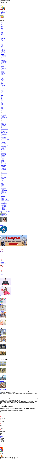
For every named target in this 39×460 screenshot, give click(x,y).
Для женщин (2, 116)
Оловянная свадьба (3, 54)
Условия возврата (12, 435)
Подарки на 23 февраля (3, 62)
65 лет (2, 44)
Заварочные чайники (3, 154)
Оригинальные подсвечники (4, 170)
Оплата (10, 435)
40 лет (2, 41)
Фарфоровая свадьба (3, 55)
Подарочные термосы (3, 146)
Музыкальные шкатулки (4, 198)
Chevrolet (2, 98)
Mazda (2, 103)
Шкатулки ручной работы (4, 201)
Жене (2, 31)
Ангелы (2, 180)
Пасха (2, 63)
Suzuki (2, 108)
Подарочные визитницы (4, 117)
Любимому (2, 25)
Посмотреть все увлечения (3, 389)
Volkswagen (2, 109)
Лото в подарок (3, 121)
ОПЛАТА (2, 13)
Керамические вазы (3, 148)
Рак (1, 92)
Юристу (2, 81)
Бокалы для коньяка (3, 153)
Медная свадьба (3, 52)
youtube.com (6, 444)
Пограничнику (3, 72)
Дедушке (2, 23)
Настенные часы (3, 196)
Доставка (8, 435)
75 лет (2, 45)
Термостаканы (2, 159)
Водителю (2, 66)
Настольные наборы (3, 115)
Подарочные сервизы (3, 157)
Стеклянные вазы (3, 149)
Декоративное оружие (3, 168)
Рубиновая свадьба (3, 57)
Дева (1, 93)
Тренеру (2, 78)
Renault (2, 106)
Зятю (1, 24)
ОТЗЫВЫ (2, 14)
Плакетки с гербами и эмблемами (4, 129)
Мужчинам (1, 286)
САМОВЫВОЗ (3, 12)
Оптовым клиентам (19, 435)
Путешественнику (3, 84)
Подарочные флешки (3, 205)
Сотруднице (2, 35)
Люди (2, 183)
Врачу (2, 67)
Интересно (1, 436)
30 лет (2, 40)
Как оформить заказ (2, 435)
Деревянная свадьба (3, 51)
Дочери (2, 30)
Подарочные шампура (3, 144)
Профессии (2, 185)
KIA (1, 102)
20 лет (2, 39)
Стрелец (2, 95)
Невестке (2, 33)
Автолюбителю (3, 85)
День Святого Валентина (4, 61)
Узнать (1, 5)
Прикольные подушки (3, 192)
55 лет (2, 43)
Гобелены (2, 127)
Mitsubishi (2, 104)
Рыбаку (2, 83)
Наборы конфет (3, 178)
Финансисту (2, 79)
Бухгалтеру (2, 65)
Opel (1, 105)
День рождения (3, 38)
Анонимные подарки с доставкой (3, 215)
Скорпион (2, 94)
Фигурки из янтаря (3, 187)
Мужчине (2, 22)
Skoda (2, 107)
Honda (2, 100)
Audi (1, 97)
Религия (2, 186)
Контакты (1, 437)
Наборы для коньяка (3, 165)
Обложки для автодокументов (4, 132)
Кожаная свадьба (3, 50)
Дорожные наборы (3, 142)
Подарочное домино (3, 125)
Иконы (2, 128)
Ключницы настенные (3, 169)
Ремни (2, 133)
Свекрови (2, 34)
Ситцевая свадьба (3, 49)
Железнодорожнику (3, 68)
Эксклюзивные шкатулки (4, 203)
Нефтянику (2, 70)
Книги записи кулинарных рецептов (5, 139)
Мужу (2, 26)
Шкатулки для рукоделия (4, 199)
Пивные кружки (3, 156)
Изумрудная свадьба (3, 59)
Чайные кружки (3, 161)
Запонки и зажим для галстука (4, 118)
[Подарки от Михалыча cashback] (3, 214)
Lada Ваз (2, 110)
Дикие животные (3, 181)
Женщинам (1, 295)
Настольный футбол (3, 124)
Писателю (2, 71)
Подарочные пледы (3, 191)
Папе (2, 27)
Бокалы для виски (3, 152)
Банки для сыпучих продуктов (4, 151)
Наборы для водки (3, 164)
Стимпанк (2, 189)
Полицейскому (3, 73)
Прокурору (2, 74)
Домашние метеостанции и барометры (5, 195)
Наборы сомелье (3, 166)
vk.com (2, 444)
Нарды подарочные (3, 123)
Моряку (2, 69)
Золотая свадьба (3, 58)
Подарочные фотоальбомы (4, 173)
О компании (15, 435)
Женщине (2, 29)
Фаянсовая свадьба (3, 53)
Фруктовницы (2, 160)
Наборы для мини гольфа (4, 122)
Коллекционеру (3, 87)
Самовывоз (5, 435)
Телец (2, 91)
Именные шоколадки (3, 177)
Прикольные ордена (3, 137)
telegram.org (4, 444)
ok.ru (0, 444)
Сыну (2, 28)
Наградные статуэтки (3, 135)
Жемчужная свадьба (3, 56)
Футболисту (2, 80)
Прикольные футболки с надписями (5, 193)
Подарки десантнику (2, 225)
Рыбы (2, 90)
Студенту (2, 77)
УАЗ (1, 111)
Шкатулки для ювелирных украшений (5, 200)
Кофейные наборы (3, 155)
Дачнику (2, 86)
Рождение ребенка (3, 60)
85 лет (2, 46)
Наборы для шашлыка (3, 143)
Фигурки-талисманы (3, 188)
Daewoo (2, 99)
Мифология (2, 184)
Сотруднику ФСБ (3, 75)
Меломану (2, 88)
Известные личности (3, 182)
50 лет (2, 42)
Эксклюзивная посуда (3, 162)
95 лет (2, 47)
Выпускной (2, 37)
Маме (2, 32)
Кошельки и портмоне (3, 131)
